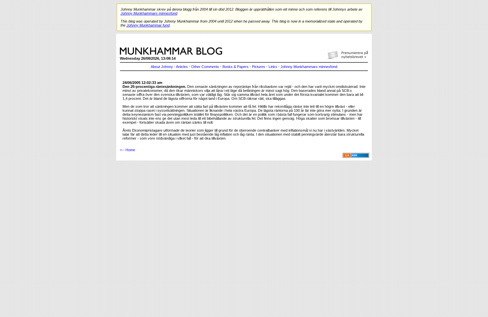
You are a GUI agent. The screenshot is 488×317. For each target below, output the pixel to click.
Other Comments (205, 67)
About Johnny (162, 67)
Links (273, 67)
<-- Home (127, 150)
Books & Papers (235, 67)
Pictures (258, 67)
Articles (182, 67)
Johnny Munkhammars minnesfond (309, 67)
